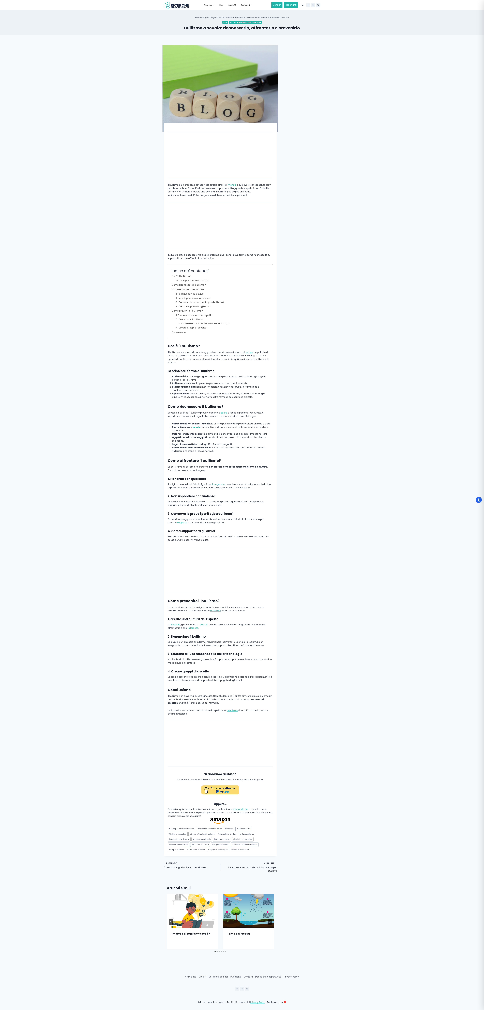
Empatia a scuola (222, 839)
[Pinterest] (318, 5)
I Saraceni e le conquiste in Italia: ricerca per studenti (252, 867)
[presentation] (192, 911)
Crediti (202, 976)
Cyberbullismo (247, 834)
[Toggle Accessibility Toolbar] (479, 500)
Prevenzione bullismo (178, 844)
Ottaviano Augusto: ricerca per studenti (185, 865)
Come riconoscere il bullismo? (189, 284)
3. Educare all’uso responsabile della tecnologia (203, 323)
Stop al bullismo (176, 850)
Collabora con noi (218, 976)
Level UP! (232, 5)
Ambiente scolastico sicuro (209, 829)
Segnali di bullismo (220, 844)
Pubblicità (235, 976)
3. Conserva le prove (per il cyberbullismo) (200, 302)
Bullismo (229, 829)
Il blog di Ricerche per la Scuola (245, 22)
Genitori (277, 4)
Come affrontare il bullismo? (188, 289)
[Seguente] (270, 922)
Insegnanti (291, 4)
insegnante (218, 484)
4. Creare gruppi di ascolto (191, 327)
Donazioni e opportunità (268, 976)
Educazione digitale (202, 839)
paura (224, 412)
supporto (182, 522)
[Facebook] (308, 5)
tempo (249, 352)
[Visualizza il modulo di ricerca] (302, 5)
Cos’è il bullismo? (181, 276)
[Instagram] (313, 5)
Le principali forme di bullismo (192, 280)
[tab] (215, 951)
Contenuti (245, 5)
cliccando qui (240, 809)
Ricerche (208, 5)
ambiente (215, 610)
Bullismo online (243, 829)
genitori (204, 624)
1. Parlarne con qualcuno (189, 293)
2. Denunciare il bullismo (189, 319)
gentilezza (232, 710)
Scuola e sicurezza (200, 844)
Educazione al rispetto (179, 839)
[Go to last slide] (171, 922)
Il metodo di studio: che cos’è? (190, 933)
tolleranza (193, 628)
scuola (197, 427)
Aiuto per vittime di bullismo (181, 829)
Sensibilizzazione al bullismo (244, 844)
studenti (175, 624)
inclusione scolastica (242, 839)
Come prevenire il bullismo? (187, 310)
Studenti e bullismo (196, 850)
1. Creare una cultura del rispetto (194, 315)
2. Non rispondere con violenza (193, 298)
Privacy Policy (291, 976)
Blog (221, 5)
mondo (232, 184)
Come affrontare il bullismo (202, 834)
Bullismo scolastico (177, 834)
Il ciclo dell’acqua (238, 933)
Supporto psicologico (218, 850)
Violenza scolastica (240, 850)
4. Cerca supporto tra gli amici (193, 306)
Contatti (248, 976)
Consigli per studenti (227, 834)
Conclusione (179, 332)
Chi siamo (190, 976)
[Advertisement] (220, 155)
